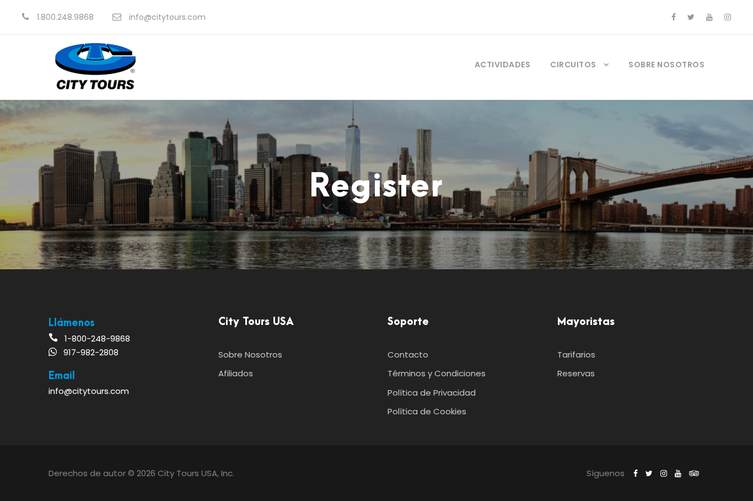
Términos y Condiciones (437, 373)
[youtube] (709, 17)
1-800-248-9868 (97, 338)
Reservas (576, 373)
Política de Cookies (427, 411)
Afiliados (235, 373)
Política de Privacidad (432, 392)
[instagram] (727, 17)
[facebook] (673, 17)
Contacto (408, 354)
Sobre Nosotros (666, 64)
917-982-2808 (91, 352)
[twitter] (691, 17)
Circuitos (573, 64)
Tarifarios (576, 354)
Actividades (503, 64)
